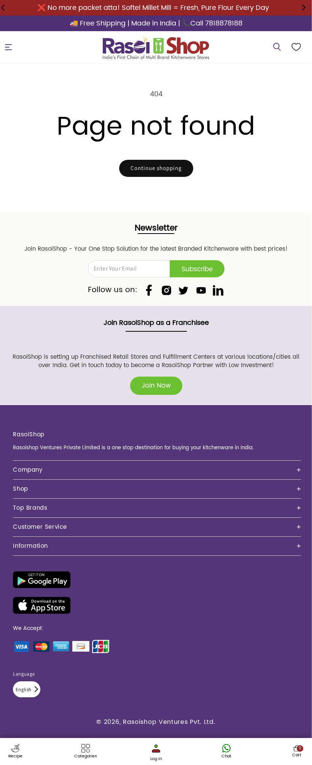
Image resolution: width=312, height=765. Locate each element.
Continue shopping (156, 168)
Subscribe (197, 269)
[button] (8, 47)
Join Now (156, 385)
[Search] (277, 47)
